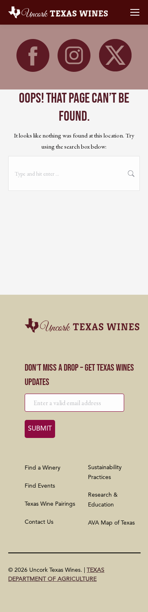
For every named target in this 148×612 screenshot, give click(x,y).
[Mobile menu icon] (135, 12)
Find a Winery (42, 468)
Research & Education (103, 500)
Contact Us (39, 522)
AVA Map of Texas (111, 523)
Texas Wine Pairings (50, 504)
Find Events (40, 486)
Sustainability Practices (105, 472)
